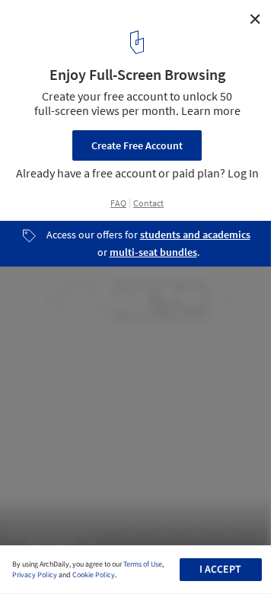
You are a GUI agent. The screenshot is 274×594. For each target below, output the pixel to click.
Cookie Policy (93, 575)
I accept (220, 569)
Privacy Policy (34, 575)
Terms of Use (142, 564)
